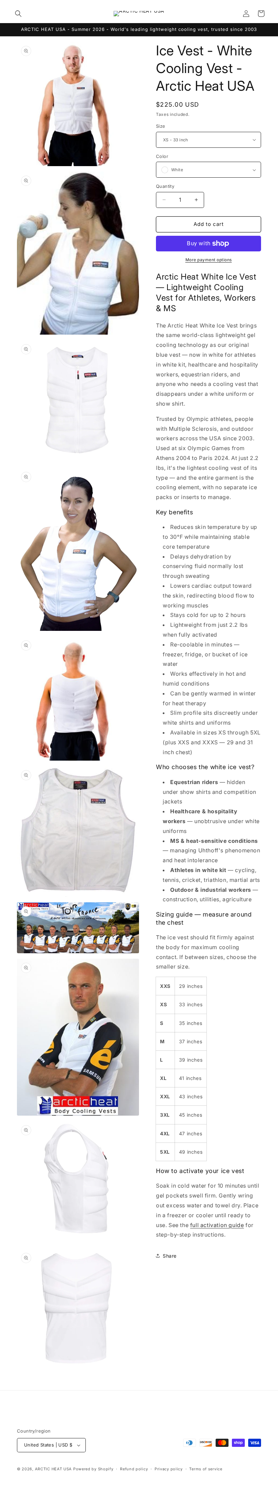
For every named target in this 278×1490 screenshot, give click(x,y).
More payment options (208, 259)
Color (162, 156)
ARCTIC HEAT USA (53, 1469)
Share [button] (170, 1256)
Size (160, 126)
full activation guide (217, 1225)
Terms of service (205, 1469)
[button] (18, 13)
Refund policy (134, 1469)
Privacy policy (169, 1469)
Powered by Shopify (93, 1469)
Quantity (165, 186)
